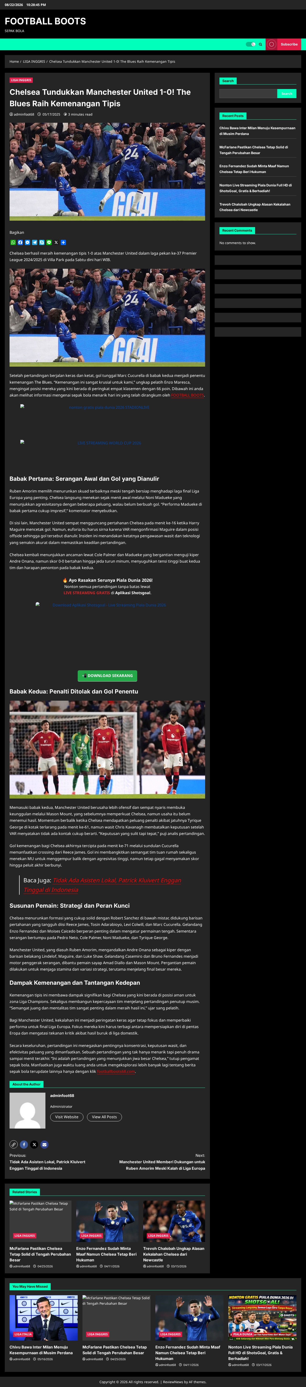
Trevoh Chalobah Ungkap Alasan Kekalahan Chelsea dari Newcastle (173, 1254)
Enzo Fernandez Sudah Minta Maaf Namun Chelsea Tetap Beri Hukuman (106, 1254)
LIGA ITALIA (23, 1334)
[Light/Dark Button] (250, 44)
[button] (260, 44)
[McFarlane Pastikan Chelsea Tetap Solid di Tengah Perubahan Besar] (40, 1221)
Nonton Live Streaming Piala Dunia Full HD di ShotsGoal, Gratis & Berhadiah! (260, 1353)
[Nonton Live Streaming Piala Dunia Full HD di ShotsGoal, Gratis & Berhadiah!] (262, 1318)
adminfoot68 (24, 114)
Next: (162, 1162)
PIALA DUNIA (242, 1334)
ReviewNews (173, 1382)
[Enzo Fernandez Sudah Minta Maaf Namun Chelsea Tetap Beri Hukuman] (107, 1221)
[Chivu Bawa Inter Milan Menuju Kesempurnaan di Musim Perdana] (44, 1318)
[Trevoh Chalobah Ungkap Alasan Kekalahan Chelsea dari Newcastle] (174, 1221)
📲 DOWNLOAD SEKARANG (107, 675)
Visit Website (66, 1116)
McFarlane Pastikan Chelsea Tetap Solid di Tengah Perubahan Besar (40, 1254)
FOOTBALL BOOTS (45, 21)
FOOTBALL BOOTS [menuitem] (187, 395)
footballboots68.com (116, 1071)
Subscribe (289, 44)
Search (228, 81)
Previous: (47, 1162)
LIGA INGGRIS (21, 80)
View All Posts (104, 1116)
